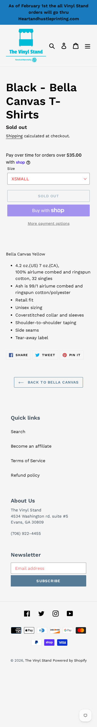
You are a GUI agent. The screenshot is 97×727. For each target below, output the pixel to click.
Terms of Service (28, 460)
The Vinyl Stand (38, 660)
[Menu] (87, 46)
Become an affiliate (31, 446)
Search (18, 431)
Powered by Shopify (70, 660)
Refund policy (25, 475)
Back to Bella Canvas (52, 382)
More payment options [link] (49, 223)
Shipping (14, 136)
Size (11, 168)
